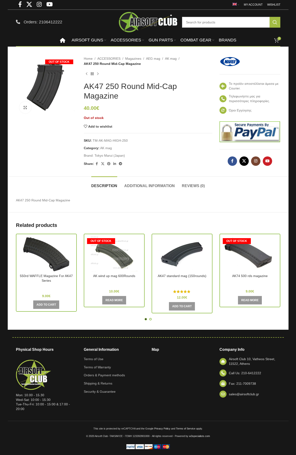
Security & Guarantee (100, 391)
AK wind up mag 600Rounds (114, 276)
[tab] (104, 183)
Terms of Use (93, 359)
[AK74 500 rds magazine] (250, 254)
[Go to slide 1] (146, 319)
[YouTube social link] (267, 161)
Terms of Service (185, 428)
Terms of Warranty (97, 367)
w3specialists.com (199, 436)
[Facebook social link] (97, 164)
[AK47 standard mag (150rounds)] (182, 254)
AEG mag (153, 58)
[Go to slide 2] (150, 319)
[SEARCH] (275, 22)
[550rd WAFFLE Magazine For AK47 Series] (46, 254)
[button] (46, 304)
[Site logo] (148, 22)
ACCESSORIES (109, 58)
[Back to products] (92, 74)
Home (88, 58)
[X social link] (103, 164)
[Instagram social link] (255, 161)
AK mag (171, 58)
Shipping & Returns (98, 383)
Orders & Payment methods (104, 375)
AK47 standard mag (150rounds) (182, 276)
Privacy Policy (162, 428)
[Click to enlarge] (25, 107)
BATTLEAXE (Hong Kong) (114, 283)
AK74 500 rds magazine (250, 276)
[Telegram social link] (120, 164)
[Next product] (98, 74)
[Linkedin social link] (114, 164)
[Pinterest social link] (109, 164)
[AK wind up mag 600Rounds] (114, 254)
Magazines (133, 58)
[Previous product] (86, 74)
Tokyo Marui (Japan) (110, 155)
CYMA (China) (46, 287)
